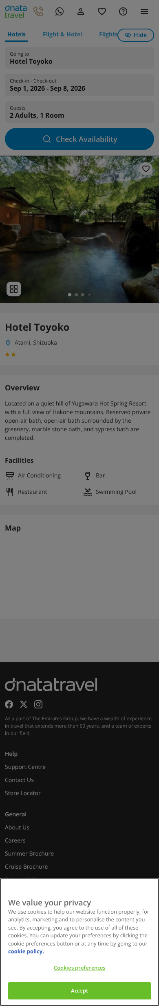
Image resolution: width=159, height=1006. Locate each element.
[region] (79, 942)
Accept (79, 990)
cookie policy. (26, 951)
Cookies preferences (79, 967)
